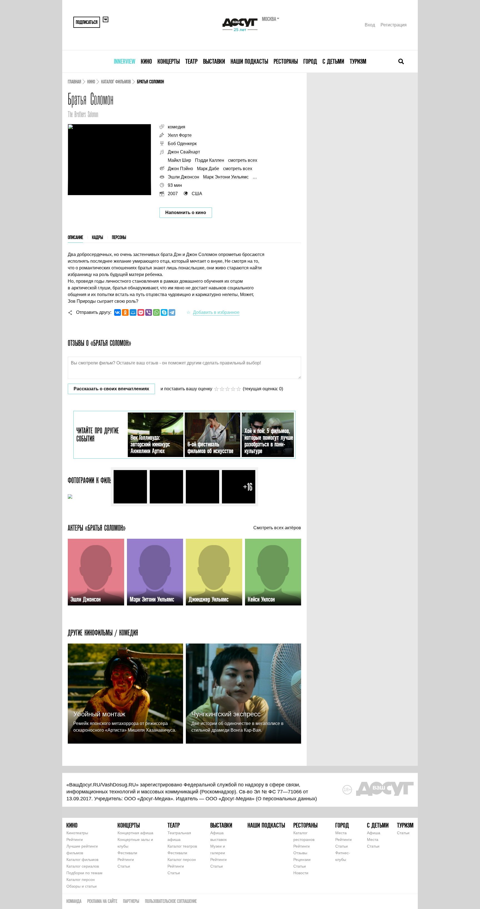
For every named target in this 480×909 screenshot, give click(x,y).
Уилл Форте (180, 135)
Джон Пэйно (180, 168)
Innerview (124, 61)
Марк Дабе (208, 168)
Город (310, 61)
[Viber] (148, 312)
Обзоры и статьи (81, 886)
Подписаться (87, 22)
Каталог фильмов (116, 81)
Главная (74, 81)
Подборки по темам (84, 873)
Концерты (169, 61)
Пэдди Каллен (209, 160)
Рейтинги (74, 839)
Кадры (97, 237)
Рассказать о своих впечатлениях (111, 388)
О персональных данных (286, 798)
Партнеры (131, 901)
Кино (146, 61)
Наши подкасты (249, 61)
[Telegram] (172, 312)
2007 (173, 193)
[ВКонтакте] (117, 312)
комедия (176, 127)
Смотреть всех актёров (277, 528)
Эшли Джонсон (183, 177)
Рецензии (302, 859)
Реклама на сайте (102, 901)
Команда (73, 901)
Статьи (124, 866)
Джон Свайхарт (184, 152)
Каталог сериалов (82, 866)
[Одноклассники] (125, 312)
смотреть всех (242, 160)
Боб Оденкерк (182, 143)
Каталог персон (80, 879)
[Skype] (164, 312)
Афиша (373, 833)
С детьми (333, 61)
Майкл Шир (179, 160)
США (197, 193)
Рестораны (286, 61)
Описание (75, 237)
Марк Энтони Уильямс (226, 177)
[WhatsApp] (156, 312)
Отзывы (300, 853)
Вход (370, 25)
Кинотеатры (77, 833)
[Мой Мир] (133, 312)
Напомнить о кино (185, 212)
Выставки (214, 61)
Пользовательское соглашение (171, 901)
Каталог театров (182, 846)
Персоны (119, 237)
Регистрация (394, 25)
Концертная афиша (135, 833)
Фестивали (127, 853)
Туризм (358, 61)
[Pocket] (141, 312)
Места (341, 833)
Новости (300, 873)
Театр (191, 61)
